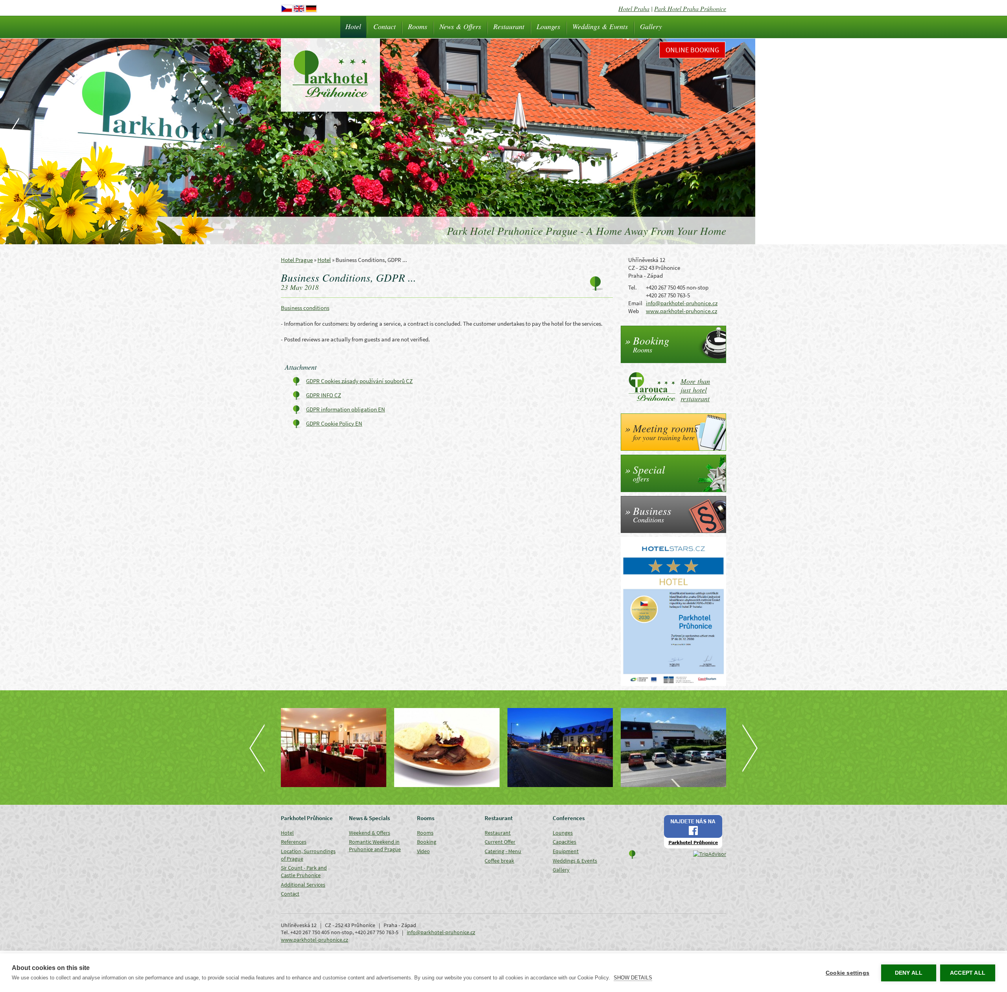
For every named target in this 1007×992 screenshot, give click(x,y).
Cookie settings (847, 973)
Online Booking (692, 49)
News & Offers (460, 26)
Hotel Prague (297, 260)
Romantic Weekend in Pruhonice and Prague (375, 845)
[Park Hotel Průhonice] (447, 747)
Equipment (566, 851)
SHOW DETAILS (633, 978)
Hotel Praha (633, 8)
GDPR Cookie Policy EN (334, 423)
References (293, 841)
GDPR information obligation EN (345, 409)
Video (423, 851)
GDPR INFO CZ (323, 395)
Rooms (417, 26)
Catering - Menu (503, 851)
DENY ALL (909, 973)
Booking (426, 841)
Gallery (651, 26)
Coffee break (499, 860)
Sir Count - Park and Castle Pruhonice (304, 871)
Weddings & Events (600, 26)
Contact (384, 26)
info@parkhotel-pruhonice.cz (681, 303)
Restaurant (508, 26)
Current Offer (500, 841)
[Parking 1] (560, 747)
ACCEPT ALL (967, 973)
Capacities (564, 841)
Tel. (632, 287)
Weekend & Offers (369, 832)
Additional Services (303, 884)
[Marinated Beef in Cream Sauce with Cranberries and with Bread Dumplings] (333, 747)
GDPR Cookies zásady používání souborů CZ (359, 381)
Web (633, 311)
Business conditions (305, 308)
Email (635, 303)
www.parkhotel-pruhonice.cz (681, 311)
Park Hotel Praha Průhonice (690, 8)
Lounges (548, 26)
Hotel (353, 26)
